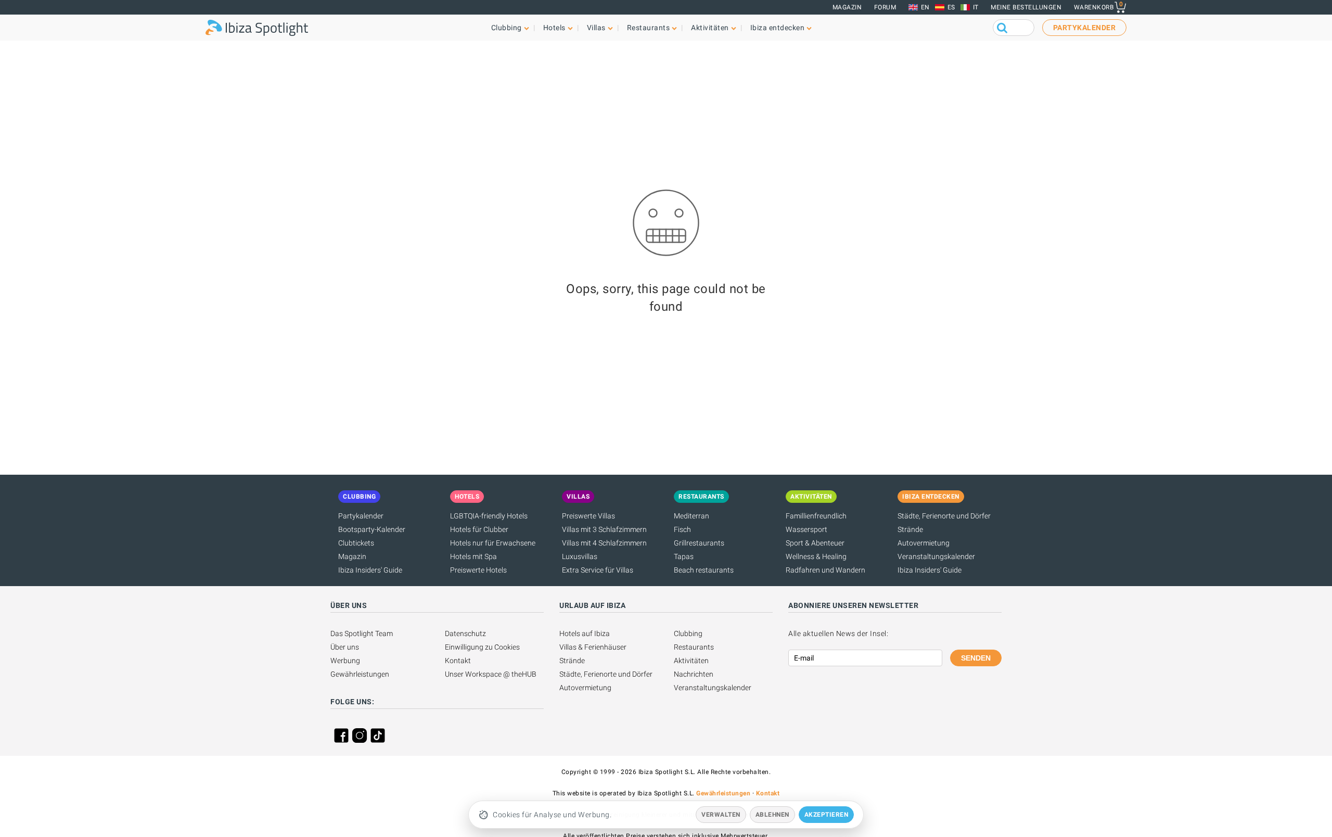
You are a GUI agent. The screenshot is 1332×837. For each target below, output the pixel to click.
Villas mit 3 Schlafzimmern (604, 529)
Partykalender (360, 516)
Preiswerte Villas (588, 516)
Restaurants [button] (648, 27)
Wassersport (806, 529)
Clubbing (688, 633)
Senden (976, 658)
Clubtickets (356, 543)
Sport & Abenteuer (815, 543)
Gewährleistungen (359, 674)
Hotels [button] (554, 27)
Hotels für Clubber (479, 529)
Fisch (682, 529)
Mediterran (691, 516)
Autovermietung (924, 543)
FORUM (885, 7)
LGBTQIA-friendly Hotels (489, 516)
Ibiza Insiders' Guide (370, 570)
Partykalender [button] (1084, 27)
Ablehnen (772, 814)
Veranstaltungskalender (936, 556)
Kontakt (458, 660)
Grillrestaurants (699, 543)
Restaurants (694, 647)
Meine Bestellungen (1026, 7)
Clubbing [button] (506, 27)
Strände (910, 529)
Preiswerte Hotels (478, 570)
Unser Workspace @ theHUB (490, 674)
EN (925, 7)
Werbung (345, 660)
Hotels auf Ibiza (584, 633)
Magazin (847, 7)
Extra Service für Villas (597, 570)
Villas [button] (596, 27)
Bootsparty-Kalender (371, 529)
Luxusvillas (579, 556)
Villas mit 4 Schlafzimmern (604, 543)
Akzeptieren (826, 814)
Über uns (344, 647)
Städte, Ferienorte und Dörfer (944, 516)
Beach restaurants (704, 570)
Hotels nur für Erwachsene (492, 543)
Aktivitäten (691, 660)
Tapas (684, 556)
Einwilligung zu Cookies (482, 647)
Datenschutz (465, 633)
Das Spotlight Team (361, 633)
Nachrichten (693, 674)
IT (976, 7)
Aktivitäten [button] (710, 27)
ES (951, 7)
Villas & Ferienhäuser (592, 647)
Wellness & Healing (816, 556)
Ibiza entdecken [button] (777, 27)
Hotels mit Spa (473, 556)
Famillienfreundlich (816, 516)
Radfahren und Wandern (825, 570)
